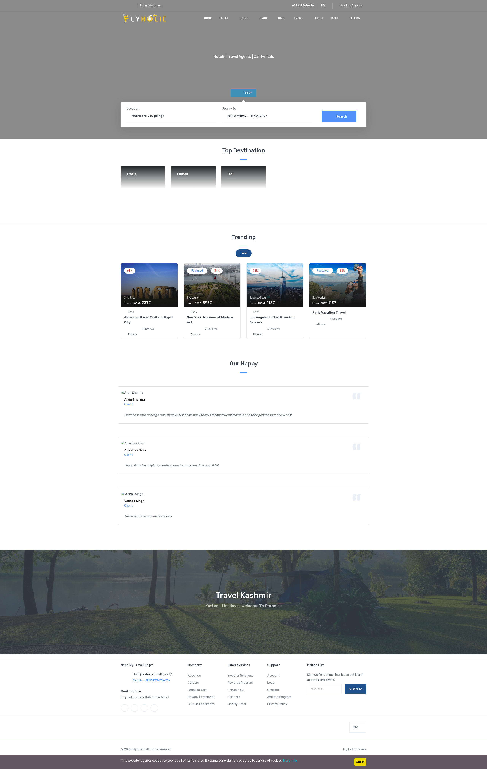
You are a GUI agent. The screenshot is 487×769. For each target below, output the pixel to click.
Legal (271, 682)
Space (263, 18)
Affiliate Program (279, 697)
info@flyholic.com (151, 5)
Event (299, 18)
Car (281, 18)
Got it (360, 762)
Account (273, 675)
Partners (234, 697)
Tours (244, 18)
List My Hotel (237, 704)
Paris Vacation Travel (329, 312)
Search (341, 116)
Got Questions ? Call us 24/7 (153, 674)
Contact (273, 690)
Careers (193, 682)
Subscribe (355, 689)
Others (354, 18)
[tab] (243, 93)
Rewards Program (240, 682)
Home (208, 18)
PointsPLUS (236, 690)
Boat (335, 18)
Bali (230, 174)
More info (290, 760)
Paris (132, 174)
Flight (318, 18)
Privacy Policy (277, 704)
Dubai (182, 174)
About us (194, 675)
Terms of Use (197, 690)
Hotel (224, 18)
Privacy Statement (201, 697)
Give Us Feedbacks (201, 704)
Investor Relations (240, 675)
